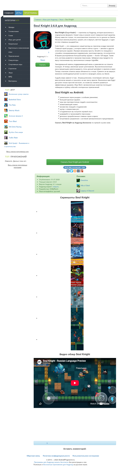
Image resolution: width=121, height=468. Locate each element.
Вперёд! (112, 5)
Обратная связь (33, 455)
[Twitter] (71, 170)
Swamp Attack (14, 110)
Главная (8, 12)
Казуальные (13, 44)
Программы (30, 12)
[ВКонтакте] (68, 170)
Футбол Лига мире (16, 132)
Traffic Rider (13, 137)
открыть (56, 186)
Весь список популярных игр (17, 151)
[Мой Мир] (78, 170)
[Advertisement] (75, 142)
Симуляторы (13, 60)
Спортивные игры (15, 64)
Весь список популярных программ (17, 166)
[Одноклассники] (74, 170)
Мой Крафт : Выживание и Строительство (16, 145)
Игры (19, 12)
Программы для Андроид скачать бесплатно (51, 462)
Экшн (61, 19)
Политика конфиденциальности (56, 455)
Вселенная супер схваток (18, 94)
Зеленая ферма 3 (16, 116)
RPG (10, 77)
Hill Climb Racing (15, 127)
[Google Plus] (81, 170)
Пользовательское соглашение (86, 455)
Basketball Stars (15, 99)
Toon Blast (13, 121)
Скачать (42, 64)
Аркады (11, 27)
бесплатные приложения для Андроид (58, 464)
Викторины (13, 81)
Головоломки (14, 31)
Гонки (11, 35)
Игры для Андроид (50, 19)
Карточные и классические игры (19, 50)
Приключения (14, 56)
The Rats (12, 105)
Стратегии (12, 68)
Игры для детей (15, 39)
